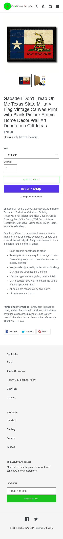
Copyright (12, 388)
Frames (11, 438)
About (10, 362)
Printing (11, 429)
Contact (11, 397)
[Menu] (57, 6)
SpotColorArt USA (26, 528)
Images (11, 447)
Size (6, 148)
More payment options (31, 197)
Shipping (8, 137)
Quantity (8, 162)
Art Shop (11, 420)
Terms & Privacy (16, 371)
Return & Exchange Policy (21, 379)
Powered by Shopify (44, 528)
